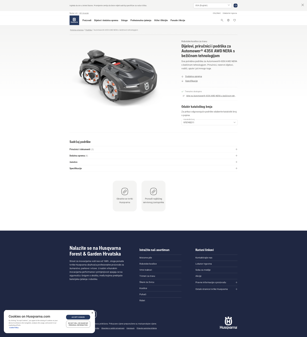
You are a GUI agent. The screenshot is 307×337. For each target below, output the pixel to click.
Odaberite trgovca (230, 13)
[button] (87, 20)
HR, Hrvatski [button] (84, 13)
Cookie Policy (14, 327)
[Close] (92, 313)
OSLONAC (217, 13)
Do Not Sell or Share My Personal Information (78, 324)
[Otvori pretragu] (222, 20)
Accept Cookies (78, 317)
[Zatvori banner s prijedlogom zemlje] (303, 5)
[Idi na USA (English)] (235, 5)
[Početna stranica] (74, 20)
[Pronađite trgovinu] (228, 20)
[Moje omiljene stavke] (234, 20)
